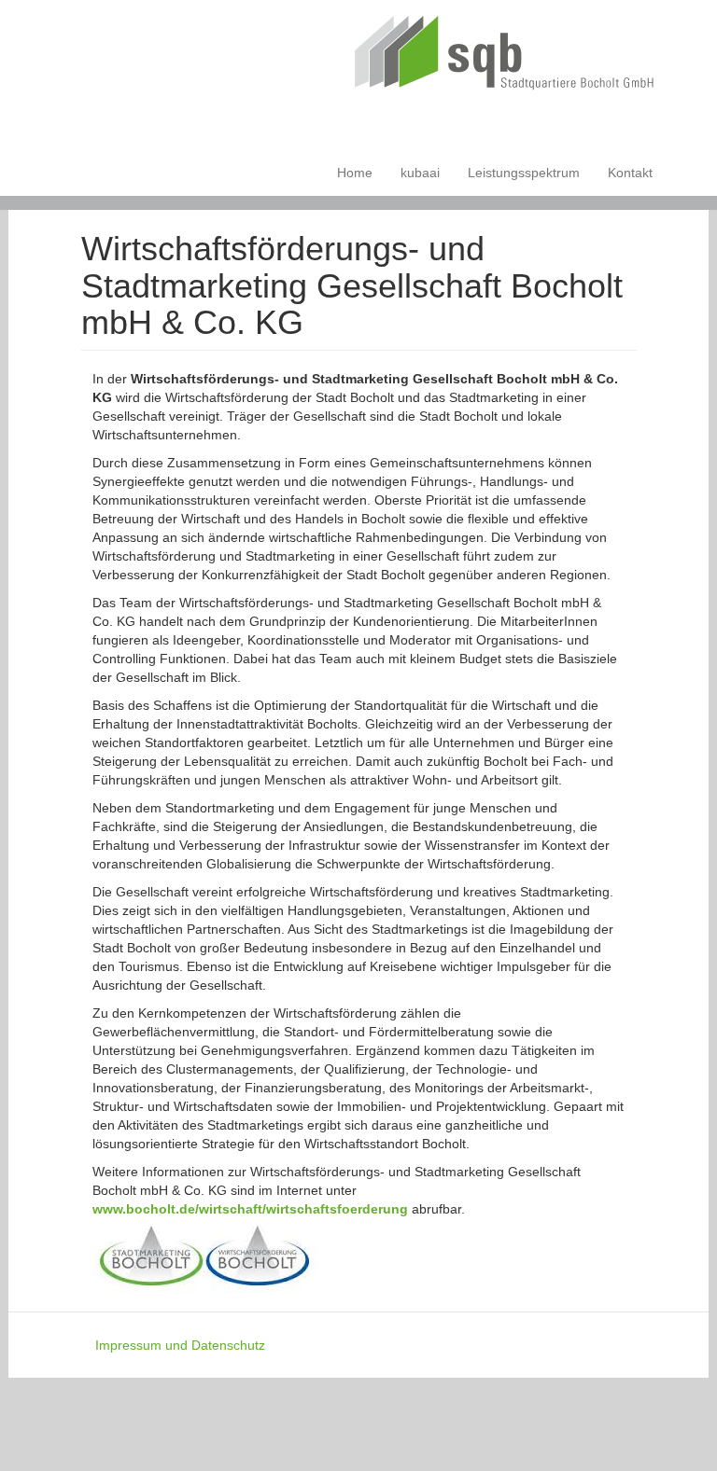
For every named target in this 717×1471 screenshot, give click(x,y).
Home (355, 172)
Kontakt (630, 172)
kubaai (420, 172)
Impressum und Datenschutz (180, 1345)
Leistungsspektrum (524, 172)
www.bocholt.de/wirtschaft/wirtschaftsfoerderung (250, 1208)
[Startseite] (512, 55)
